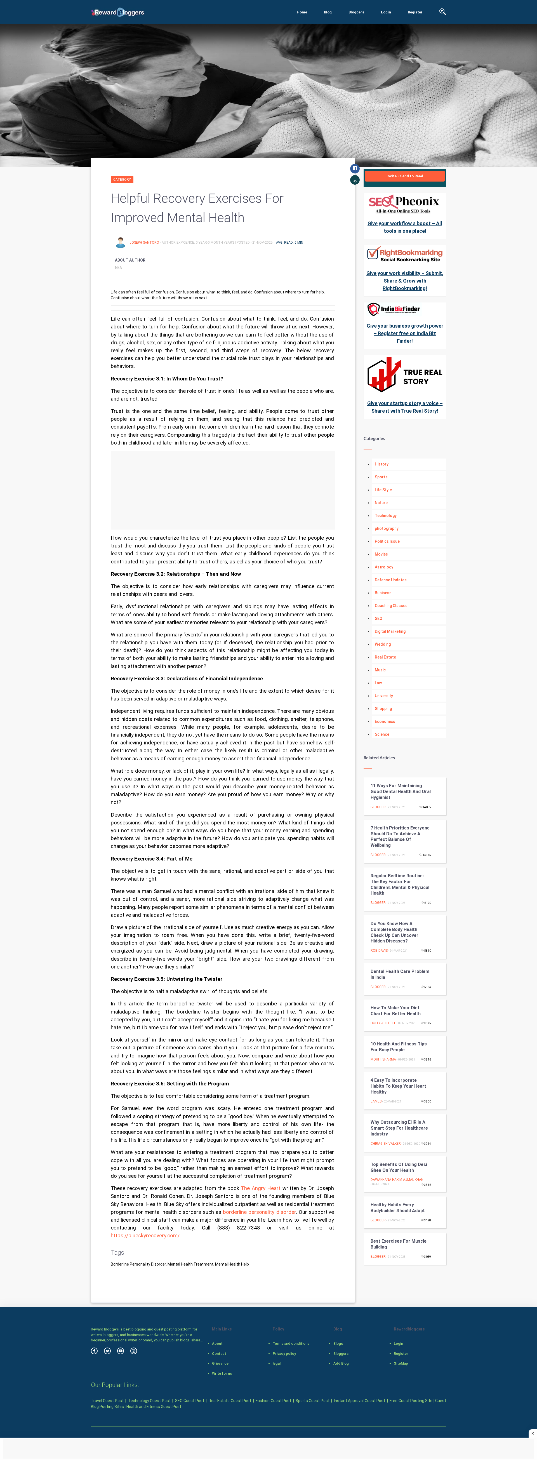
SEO (378, 618)
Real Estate (385, 657)
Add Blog (341, 1363)
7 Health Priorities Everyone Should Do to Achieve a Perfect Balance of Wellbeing (400, 836)
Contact (219, 1353)
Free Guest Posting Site (411, 1400)
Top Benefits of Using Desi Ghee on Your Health (399, 1167)
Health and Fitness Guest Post (153, 1406)
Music (380, 670)
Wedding (383, 644)
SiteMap (401, 1363)
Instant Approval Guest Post (359, 1400)
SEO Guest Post (189, 1400)
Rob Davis (379, 951)
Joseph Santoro (144, 242)
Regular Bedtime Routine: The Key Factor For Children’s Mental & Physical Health (400, 884)
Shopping (383, 708)
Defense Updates (391, 580)
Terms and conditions (291, 1343)
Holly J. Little (383, 1023)
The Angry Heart (261, 1188)
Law (378, 683)
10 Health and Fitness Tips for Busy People (399, 1046)
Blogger (378, 807)
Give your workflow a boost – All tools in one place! (405, 227)
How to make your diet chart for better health (396, 1010)
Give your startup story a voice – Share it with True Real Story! (405, 407)
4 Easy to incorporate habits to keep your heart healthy (398, 1086)
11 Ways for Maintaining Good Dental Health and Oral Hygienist (401, 791)
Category (122, 180)
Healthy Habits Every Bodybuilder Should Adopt (398, 1207)
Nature (381, 502)
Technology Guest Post (149, 1400)
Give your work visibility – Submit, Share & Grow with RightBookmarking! (404, 280)
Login (386, 12)
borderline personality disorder (259, 1212)
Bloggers (356, 12)
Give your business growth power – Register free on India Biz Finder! (405, 333)
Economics (385, 721)
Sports (381, 477)
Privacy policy (284, 1353)
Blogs (338, 1343)
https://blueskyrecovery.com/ (145, 1236)
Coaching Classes (391, 605)
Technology (386, 515)
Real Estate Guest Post (230, 1400)
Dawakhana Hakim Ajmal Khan (397, 1180)
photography (387, 528)
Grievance (220, 1363)
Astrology (384, 567)
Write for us (222, 1373)
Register (415, 12)
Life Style (383, 490)
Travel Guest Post (107, 1400)
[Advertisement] (223, 490)
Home (302, 12)
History (381, 464)
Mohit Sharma (383, 1059)
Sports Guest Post (312, 1400)
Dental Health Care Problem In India (400, 974)
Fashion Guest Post (273, 1400)
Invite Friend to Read (405, 176)
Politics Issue (387, 541)
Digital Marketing (390, 631)
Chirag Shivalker (386, 1144)
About (217, 1343)
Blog (328, 12)
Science (382, 734)
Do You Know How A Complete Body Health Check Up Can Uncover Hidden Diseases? (394, 932)
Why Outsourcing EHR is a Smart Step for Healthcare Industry (399, 1128)
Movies (381, 554)
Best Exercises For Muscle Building (399, 1244)
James (376, 1101)
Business (383, 593)
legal (277, 1363)
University (384, 695)
